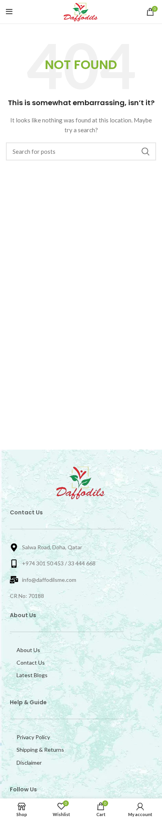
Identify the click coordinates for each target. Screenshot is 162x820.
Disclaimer (29, 762)
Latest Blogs (32, 675)
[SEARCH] (145, 151)
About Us (28, 650)
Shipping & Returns (40, 749)
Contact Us (31, 662)
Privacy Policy (33, 737)
